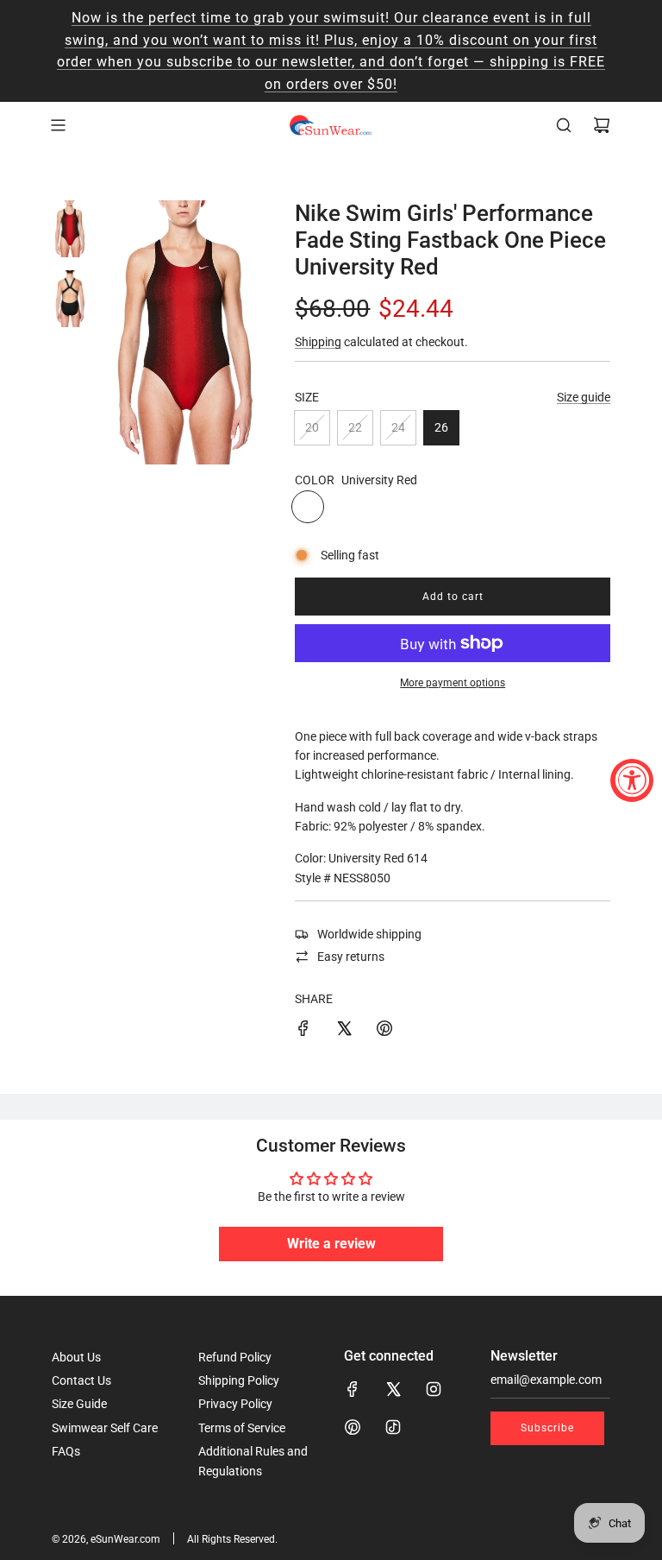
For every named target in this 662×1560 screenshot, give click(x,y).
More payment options (452, 683)
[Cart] (602, 125)
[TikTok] (393, 1427)
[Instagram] (434, 1389)
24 (398, 427)
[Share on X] (344, 1030)
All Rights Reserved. (232, 1539)
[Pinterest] (353, 1427)
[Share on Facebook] (303, 1030)
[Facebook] (353, 1389)
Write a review (331, 1243)
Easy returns (350, 956)
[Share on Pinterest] (384, 1030)
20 (312, 427)
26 (441, 427)
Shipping (318, 342)
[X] (393, 1389)
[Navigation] (58, 125)
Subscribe (547, 1428)
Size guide (583, 397)
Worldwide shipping (369, 934)
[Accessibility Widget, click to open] (631, 780)
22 (355, 427)
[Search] (564, 125)
